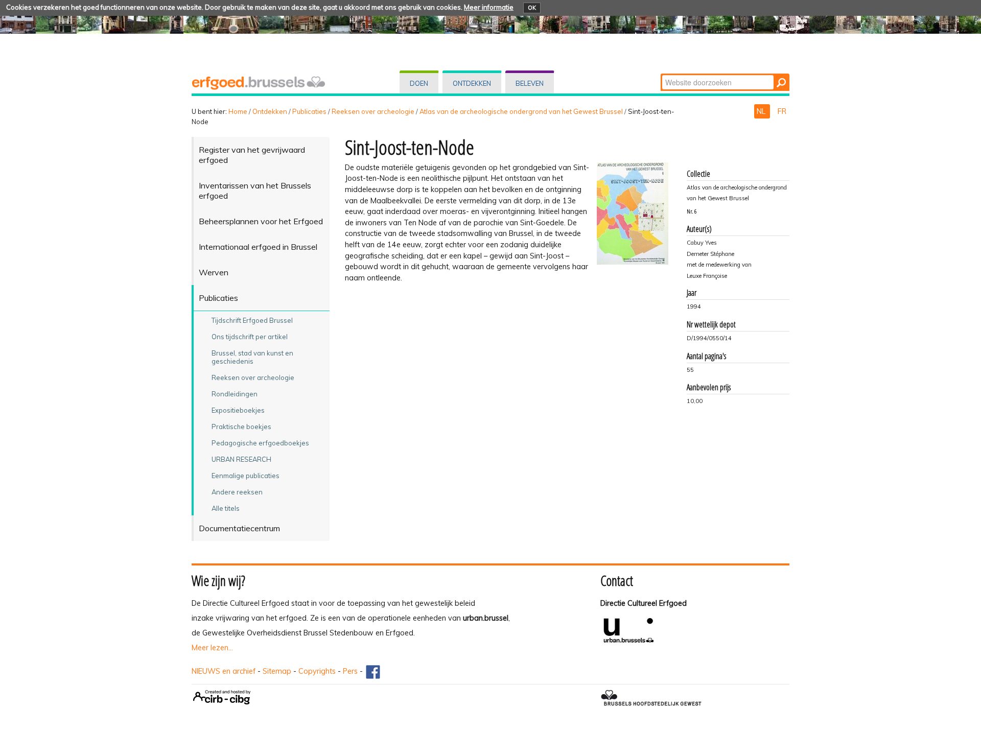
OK (532, 7)
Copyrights (317, 671)
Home (237, 111)
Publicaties (309, 111)
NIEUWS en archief (223, 671)
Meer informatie (488, 7)
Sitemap (277, 671)
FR (782, 111)
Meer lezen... (212, 647)
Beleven (530, 83)
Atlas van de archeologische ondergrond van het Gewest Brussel (521, 111)
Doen (419, 83)
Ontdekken (472, 83)
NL (762, 111)
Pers (350, 671)
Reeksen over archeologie (373, 111)
